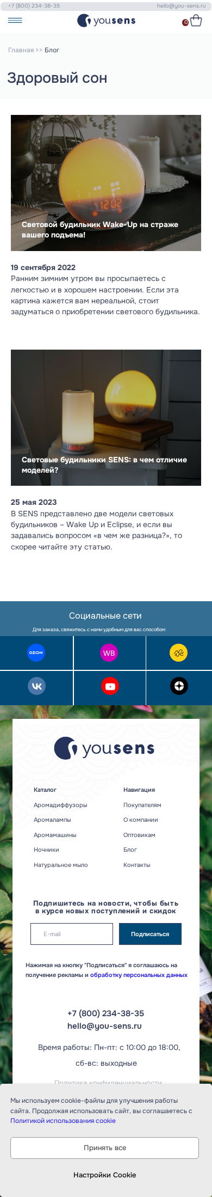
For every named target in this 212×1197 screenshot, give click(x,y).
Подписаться (150, 934)
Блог (130, 849)
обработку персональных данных (138, 975)
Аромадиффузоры (60, 805)
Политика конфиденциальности (108, 1083)
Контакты (136, 865)
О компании (140, 819)
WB (109, 653)
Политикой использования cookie (63, 1120)
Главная (21, 50)
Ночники (46, 849)
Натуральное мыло (61, 865)
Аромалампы (52, 819)
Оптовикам (139, 835)
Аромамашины (55, 835)
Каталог (45, 789)
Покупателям (142, 805)
